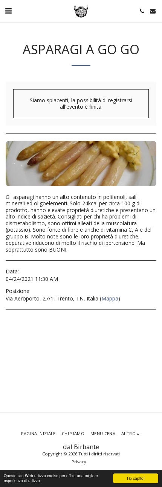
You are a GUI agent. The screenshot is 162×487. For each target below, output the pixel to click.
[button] (8, 10)
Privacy (79, 461)
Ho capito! (136, 478)
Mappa (109, 298)
